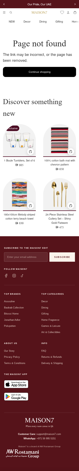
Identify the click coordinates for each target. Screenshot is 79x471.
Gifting (59, 21)
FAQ (43, 350)
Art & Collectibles (50, 332)
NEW (12, 21)
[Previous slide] (4, 4)
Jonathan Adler (12, 320)
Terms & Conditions (14, 363)
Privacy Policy (12, 357)
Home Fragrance (50, 320)
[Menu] (4, 12)
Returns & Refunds (51, 357)
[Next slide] (75, 4)
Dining (43, 21)
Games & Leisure (50, 326)
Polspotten (10, 326)
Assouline (9, 301)
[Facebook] (6, 276)
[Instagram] (14, 276)
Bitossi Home (11, 313)
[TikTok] (22, 276)
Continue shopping (40, 71)
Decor (27, 21)
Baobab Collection (14, 307)
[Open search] (11, 12)
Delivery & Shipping (52, 363)
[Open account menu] (68, 12)
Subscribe (62, 257)
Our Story (9, 350)
